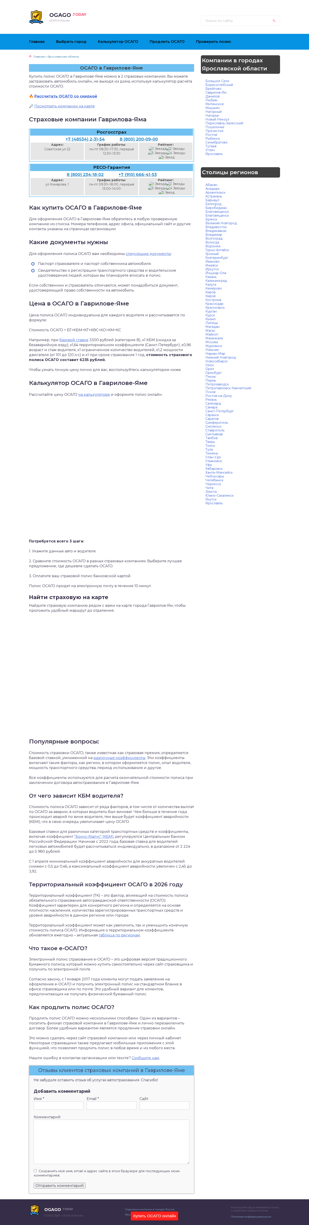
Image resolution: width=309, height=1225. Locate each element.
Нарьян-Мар (215, 354)
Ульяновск (213, 461)
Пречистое (214, 131)
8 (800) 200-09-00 (139, 139)
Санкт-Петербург (219, 411)
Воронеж (213, 246)
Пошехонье (214, 127)
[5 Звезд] (167, 157)
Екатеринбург (216, 258)
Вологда (212, 242)
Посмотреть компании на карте (64, 106)
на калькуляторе (94, 394)
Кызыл (210, 319)
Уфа (208, 465)
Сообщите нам (145, 1058)
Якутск (211, 499)
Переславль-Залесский (224, 123)
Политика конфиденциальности (251, 1216)
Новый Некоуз (217, 119)
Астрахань (213, 196)
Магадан (212, 327)
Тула (209, 449)
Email (93, 1099)
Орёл (209, 369)
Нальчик (212, 350)
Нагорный (213, 112)
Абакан (211, 185)
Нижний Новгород (220, 357)
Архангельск (215, 192)
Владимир (213, 235)
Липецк (211, 323)
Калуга (210, 285)
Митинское (214, 104)
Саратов (212, 419)
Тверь (210, 442)
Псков (210, 392)
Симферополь (216, 423)
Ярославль (214, 154)
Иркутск (212, 269)
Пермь (210, 380)
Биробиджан (216, 208)
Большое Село (217, 81)
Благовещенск (217, 212)
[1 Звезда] (157, 149)
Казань (210, 277)
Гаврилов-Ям (215, 92)
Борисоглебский (219, 85)
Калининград (216, 281)
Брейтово (213, 89)
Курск (210, 315)
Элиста (211, 492)
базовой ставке (73, 340)
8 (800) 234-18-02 (85, 174)
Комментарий (47, 1117)
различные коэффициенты (119, 758)
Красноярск (215, 308)
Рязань (211, 400)
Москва (211, 342)
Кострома (213, 300)
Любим (211, 100)
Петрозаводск (217, 384)
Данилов (212, 96)
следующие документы (148, 254)
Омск (209, 365)
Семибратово (216, 142)
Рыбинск (212, 139)
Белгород (213, 204)
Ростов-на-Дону (218, 396)
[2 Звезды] (175, 149)
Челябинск (214, 480)
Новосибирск (216, 361)
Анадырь (212, 189)
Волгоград (214, 238)
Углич (210, 150)
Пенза (210, 377)
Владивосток (216, 227)
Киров (210, 292)
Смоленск (213, 426)
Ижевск (211, 265)
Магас (210, 331)
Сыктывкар (214, 434)
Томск (210, 446)
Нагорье (212, 115)
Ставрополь (214, 430)
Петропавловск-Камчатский (228, 388)
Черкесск (213, 484)
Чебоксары (214, 476)
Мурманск (213, 346)
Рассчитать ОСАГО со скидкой (65, 96)
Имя (39, 1099)
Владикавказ (215, 231)
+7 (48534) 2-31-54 (85, 139)
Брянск (211, 219)
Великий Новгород (221, 223)
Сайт (144, 1099)
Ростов (211, 135)
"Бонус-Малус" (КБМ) (94, 836)
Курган (211, 311)
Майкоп (211, 334)
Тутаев (210, 146)
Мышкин (212, 108)
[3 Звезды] (157, 153)
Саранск (212, 415)
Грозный (212, 254)
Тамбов (211, 438)
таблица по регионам (119, 935)
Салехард (213, 403)
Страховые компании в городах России (150, 1209)
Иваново (212, 261)
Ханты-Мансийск (219, 472)
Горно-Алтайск (217, 250)
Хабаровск (214, 469)
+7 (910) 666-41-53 (138, 174)
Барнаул (212, 200)
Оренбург (213, 373)
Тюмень (211, 453)
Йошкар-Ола (215, 273)
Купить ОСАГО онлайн (154, 1216)
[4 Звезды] (175, 153)
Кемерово (213, 288)
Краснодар (214, 304)
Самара (211, 407)
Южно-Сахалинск (219, 495)
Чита (209, 488)
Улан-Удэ (213, 457)
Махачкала (214, 338)
